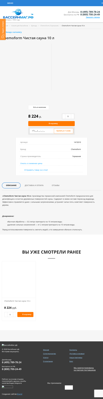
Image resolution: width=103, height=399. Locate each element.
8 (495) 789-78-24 (90, 11)
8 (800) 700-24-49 (90, 14)
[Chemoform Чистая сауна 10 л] (19, 279)
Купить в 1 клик (64, 131)
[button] (3, 29)
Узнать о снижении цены (31, 163)
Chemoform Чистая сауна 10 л (17, 301)
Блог (71, 361)
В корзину (53, 123)
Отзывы (55, 185)
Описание (11, 185)
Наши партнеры (75, 358)
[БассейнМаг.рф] (18, 14)
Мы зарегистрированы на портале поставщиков (85, 369)
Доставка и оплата (34, 185)
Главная (5, 25)
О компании (56, 2)
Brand (19, 394)
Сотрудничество (24, 3)
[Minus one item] (63, 116)
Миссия (46, 350)
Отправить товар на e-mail (36, 170)
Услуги (42, 3)
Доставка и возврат (88, 3)
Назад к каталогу (13, 32)
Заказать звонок (93, 17)
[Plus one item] (72, 116)
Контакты (72, 3)
